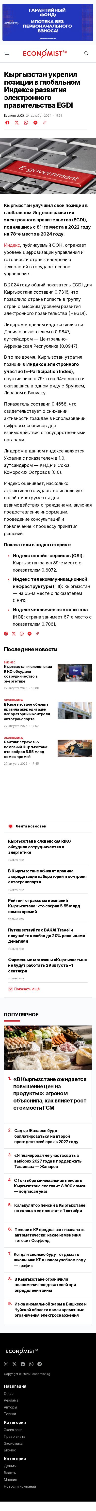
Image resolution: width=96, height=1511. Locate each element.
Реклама (11, 1400)
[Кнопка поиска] (86, 53)
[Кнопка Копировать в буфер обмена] (43, 123)
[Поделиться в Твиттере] (16, 123)
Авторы (10, 1407)
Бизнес (10, 662)
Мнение (10, 1480)
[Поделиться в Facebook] (7, 123)
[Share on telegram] (34, 123)
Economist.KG (14, 115)
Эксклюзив (13, 1430)
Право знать (14, 1437)
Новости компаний (20, 1486)
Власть (10, 1473)
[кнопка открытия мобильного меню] (7, 53)
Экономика (13, 700)
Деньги (10, 1466)
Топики (10, 1414)
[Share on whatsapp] (25, 123)
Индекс (12, 245)
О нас (9, 1394)
